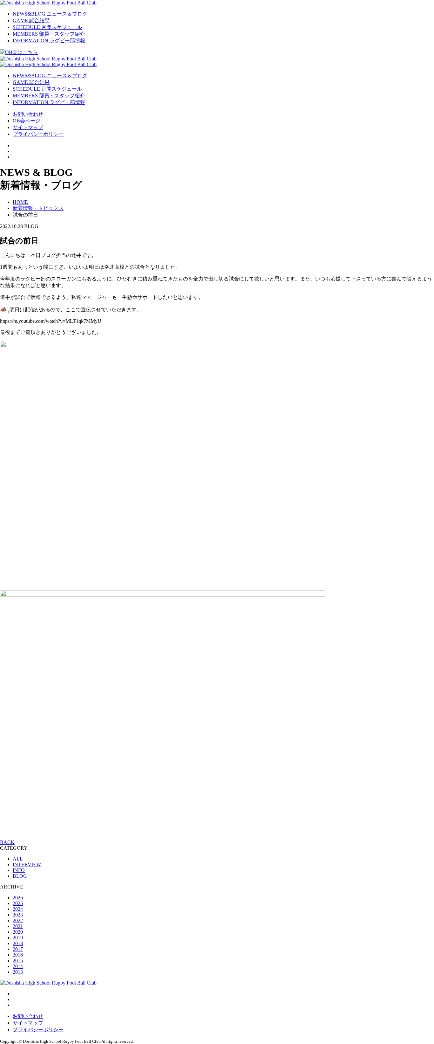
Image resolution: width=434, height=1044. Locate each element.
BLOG (20, 876)
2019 (18, 937)
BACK (7, 842)
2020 (18, 932)
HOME (20, 202)
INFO (19, 870)
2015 (18, 960)
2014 (18, 966)
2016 (18, 955)
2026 (18, 897)
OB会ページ (26, 120)
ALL (18, 858)
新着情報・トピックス (38, 208)
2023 (18, 914)
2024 (18, 909)
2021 (18, 926)
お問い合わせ (28, 114)
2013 (18, 972)
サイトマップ (28, 127)
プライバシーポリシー (38, 134)
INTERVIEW (27, 864)
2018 (18, 943)
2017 (18, 949)
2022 (18, 920)
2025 (18, 903)
